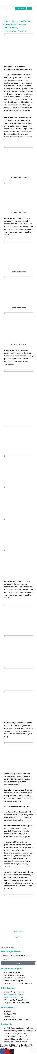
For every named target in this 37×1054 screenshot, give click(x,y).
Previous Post (18, 931)
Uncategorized (10, 31)
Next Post (18, 937)
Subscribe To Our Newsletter (13, 956)
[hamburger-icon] (5, 8)
